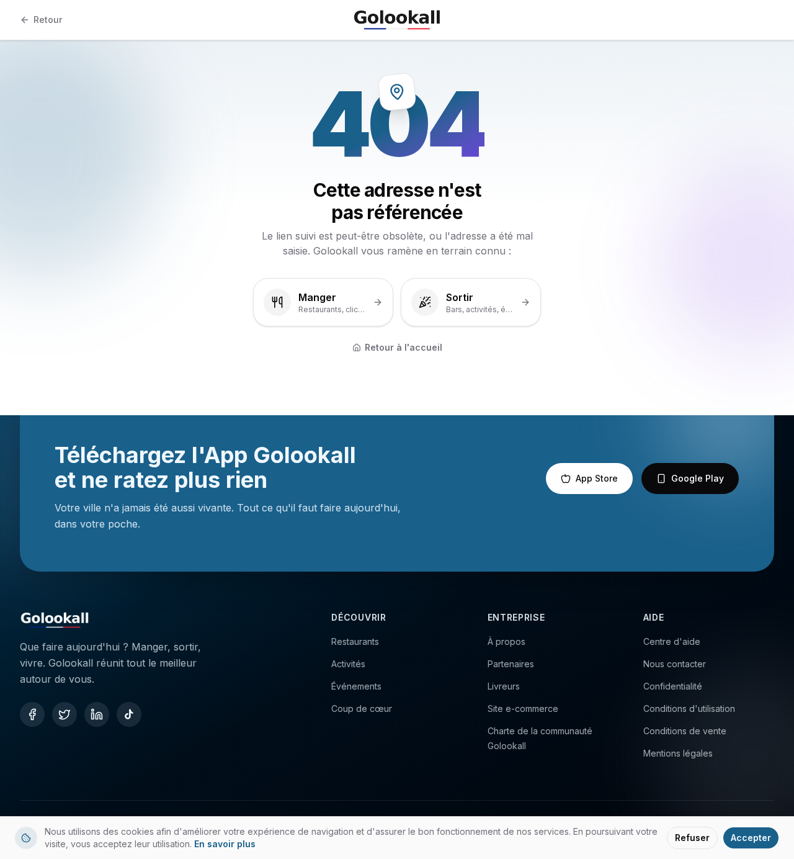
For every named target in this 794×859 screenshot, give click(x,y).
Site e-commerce (523, 708)
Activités (348, 664)
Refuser (692, 837)
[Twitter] (64, 714)
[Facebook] (32, 714)
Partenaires (511, 664)
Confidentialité (672, 686)
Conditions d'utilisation (689, 708)
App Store (597, 478)
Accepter (751, 837)
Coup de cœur (361, 708)
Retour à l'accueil (403, 347)
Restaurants (355, 641)
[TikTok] (129, 714)
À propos (506, 641)
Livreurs (504, 686)
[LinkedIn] (96, 714)
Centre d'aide (671, 641)
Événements (356, 686)
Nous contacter (674, 664)
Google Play (697, 478)
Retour (47, 19)
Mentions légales (678, 753)
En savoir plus (225, 844)
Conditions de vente (684, 731)
